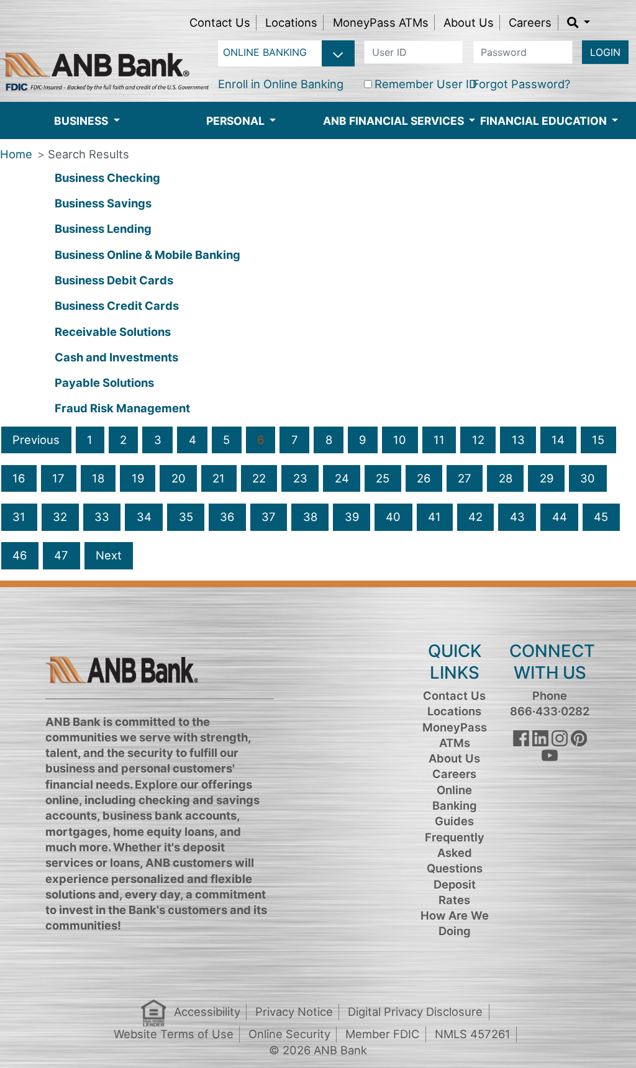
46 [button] (19, 555)
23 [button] (300, 478)
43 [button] (517, 516)
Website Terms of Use (174, 1034)
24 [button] (342, 478)
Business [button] (82, 120)
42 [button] (475, 516)
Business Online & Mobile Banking (147, 254)
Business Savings (103, 203)
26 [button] (423, 478)
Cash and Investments (116, 357)
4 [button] (192, 439)
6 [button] (260, 439)
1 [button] (90, 439)
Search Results (88, 154)
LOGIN (605, 52)
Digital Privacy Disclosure (415, 1011)
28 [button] (505, 478)
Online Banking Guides (454, 805)
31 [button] (18, 516)
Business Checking (107, 177)
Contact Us (219, 22)
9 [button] (362, 439)
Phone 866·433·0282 (549, 703)
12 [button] (478, 439)
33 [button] (101, 516)
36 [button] (227, 516)
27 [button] (464, 478)
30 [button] (587, 478)
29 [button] (546, 478)
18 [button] (98, 478)
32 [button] (60, 516)
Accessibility (207, 1011)
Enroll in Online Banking (280, 84)
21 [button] (218, 478)
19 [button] (138, 478)
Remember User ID (426, 84)
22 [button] (259, 478)
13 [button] (518, 439)
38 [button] (310, 516)
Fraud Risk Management (122, 408)
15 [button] (598, 439)
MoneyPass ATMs (381, 22)
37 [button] (268, 516)
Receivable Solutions (113, 331)
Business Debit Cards (114, 280)
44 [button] (559, 516)
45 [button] (601, 516)
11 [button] (439, 439)
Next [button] (109, 555)
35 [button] (186, 516)
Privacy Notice (294, 1011)
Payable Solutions (104, 382)
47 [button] (61, 555)
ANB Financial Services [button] (394, 120)
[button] (579, 22)
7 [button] (294, 439)
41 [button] (434, 516)
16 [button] (18, 478)
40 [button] (393, 516)
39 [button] (352, 516)
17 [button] (58, 478)
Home (16, 154)
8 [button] (328, 439)
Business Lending (103, 228)
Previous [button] (36, 439)
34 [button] (144, 516)
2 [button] (123, 439)
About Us (468, 22)
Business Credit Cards (117, 305)
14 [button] (558, 439)
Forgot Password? (521, 84)
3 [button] (157, 439)
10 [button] (399, 439)
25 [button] (382, 478)
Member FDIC (382, 1034)
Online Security (289, 1034)
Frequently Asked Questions (454, 853)
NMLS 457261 (473, 1034)
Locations (291, 22)
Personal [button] (236, 120)
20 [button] (178, 478)
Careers (530, 22)
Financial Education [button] (544, 120)
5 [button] (226, 439)
